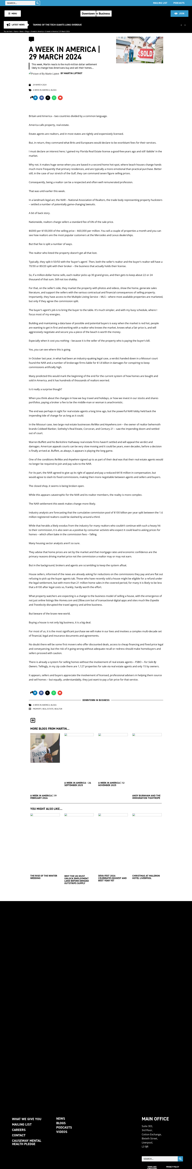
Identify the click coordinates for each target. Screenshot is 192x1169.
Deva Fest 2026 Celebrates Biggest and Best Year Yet (112, 878)
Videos (61, 1132)
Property (37, 709)
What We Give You (26, 1119)
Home (16, 31)
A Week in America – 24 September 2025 (77, 784)
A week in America (37, 31)
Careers (19, 1130)
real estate (48, 709)
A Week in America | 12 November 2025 (111, 784)
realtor (58, 709)
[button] (35, 97)
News (21, 31)
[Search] (37, 3)
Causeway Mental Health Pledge (26, 1142)
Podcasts (179, 3)
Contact (19, 1135)
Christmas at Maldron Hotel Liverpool (146, 877)
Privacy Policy (172, 1167)
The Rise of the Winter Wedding (43, 877)
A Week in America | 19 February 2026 (43, 797)
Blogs (27, 31)
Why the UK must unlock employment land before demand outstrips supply (76, 879)
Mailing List (160, 3)
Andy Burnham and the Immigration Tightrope (146, 797)
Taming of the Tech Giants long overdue (57, 24)
